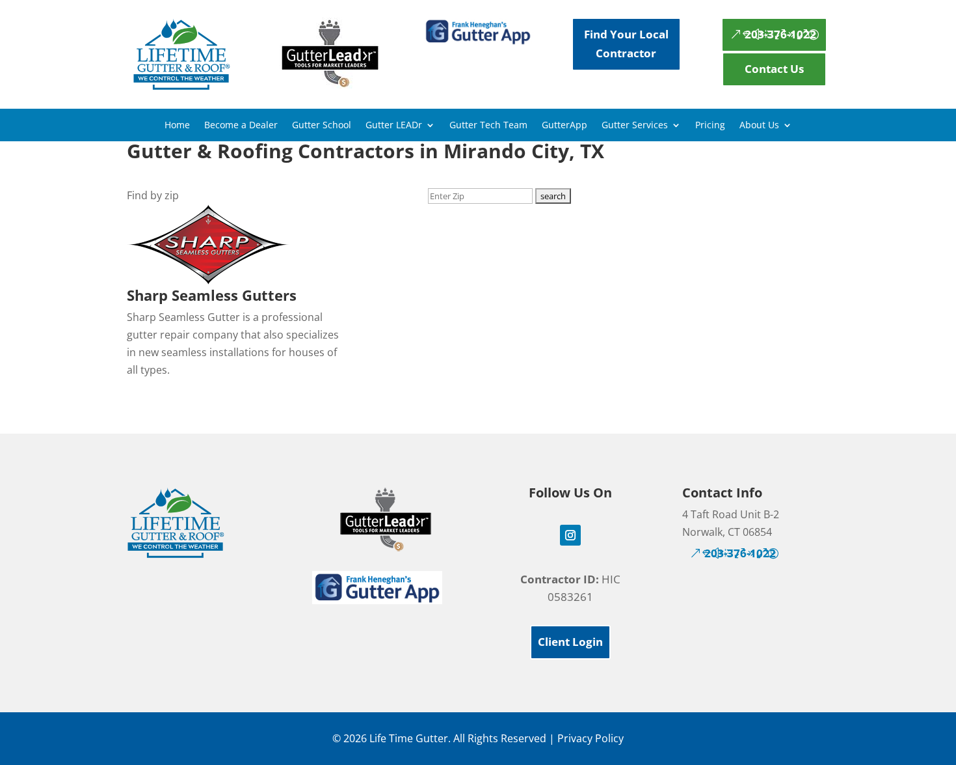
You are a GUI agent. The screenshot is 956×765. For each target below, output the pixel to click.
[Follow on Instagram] (570, 535)
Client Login (570, 641)
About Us (759, 125)
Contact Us (774, 68)
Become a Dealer (241, 125)
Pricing (710, 125)
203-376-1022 (780, 34)
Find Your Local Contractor (626, 44)
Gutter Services (635, 125)
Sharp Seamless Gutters (212, 295)
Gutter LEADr (393, 125)
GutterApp (564, 125)
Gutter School (321, 125)
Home (177, 125)
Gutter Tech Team (488, 125)
